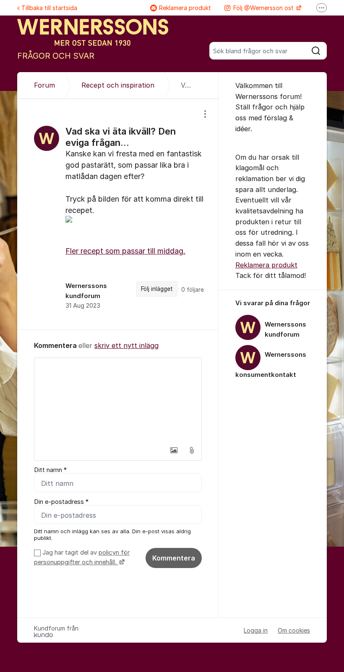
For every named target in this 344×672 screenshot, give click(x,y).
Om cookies (294, 630)
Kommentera (173, 558)
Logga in (256, 630)
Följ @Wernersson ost (264, 7)
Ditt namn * (50, 470)
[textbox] (117, 400)
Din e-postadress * (61, 502)
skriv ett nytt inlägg (126, 345)
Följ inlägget (157, 288)
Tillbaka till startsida (49, 7)
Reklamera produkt (185, 7)
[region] (118, 214)
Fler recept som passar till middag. (125, 250)
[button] (174, 450)
